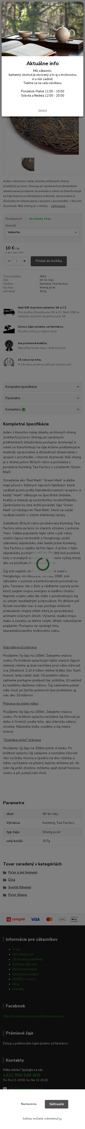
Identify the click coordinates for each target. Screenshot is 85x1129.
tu (60, 1118)
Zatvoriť (42, 110)
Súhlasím (56, 1104)
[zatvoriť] (75, 9)
